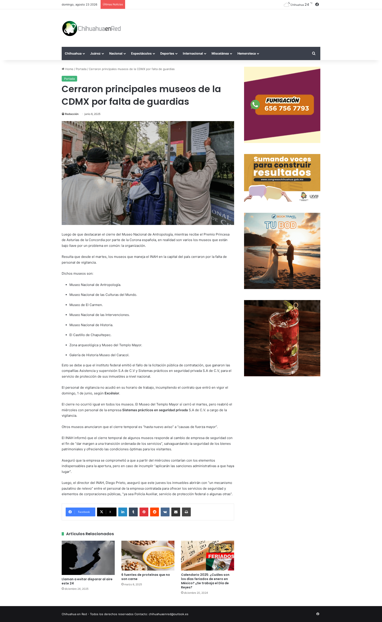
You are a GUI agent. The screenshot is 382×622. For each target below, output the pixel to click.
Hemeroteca (246, 53)
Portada (81, 69)
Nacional (115, 53)
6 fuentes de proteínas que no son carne (145, 577)
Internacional (193, 53)
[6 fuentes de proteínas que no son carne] (147, 556)
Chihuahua (73, 53)
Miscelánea (220, 53)
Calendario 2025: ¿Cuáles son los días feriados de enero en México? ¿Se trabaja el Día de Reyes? (205, 581)
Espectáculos (141, 53)
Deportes (167, 53)
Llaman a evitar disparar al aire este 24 (87, 581)
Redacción (71, 114)
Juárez (95, 53)
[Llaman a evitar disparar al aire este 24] (88, 558)
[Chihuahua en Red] (92, 28)
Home (68, 69)
